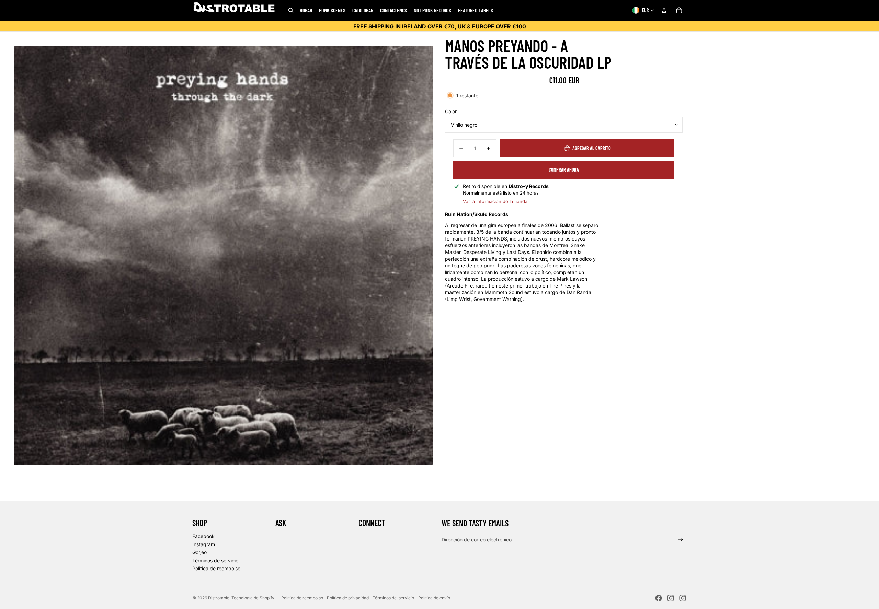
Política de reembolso (302, 597)
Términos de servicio (215, 560)
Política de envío (434, 597)
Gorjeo (199, 552)
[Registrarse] (681, 540)
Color (451, 111)
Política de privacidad (348, 597)
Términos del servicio (393, 597)
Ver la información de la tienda (495, 201)
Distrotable (218, 597)
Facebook (203, 536)
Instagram (203, 544)
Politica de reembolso (216, 568)
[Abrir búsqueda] (290, 10)
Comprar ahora (564, 170)
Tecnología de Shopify (252, 597)
